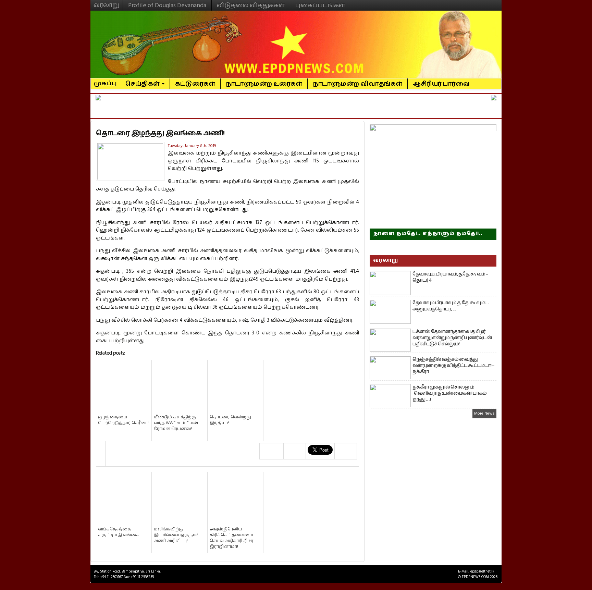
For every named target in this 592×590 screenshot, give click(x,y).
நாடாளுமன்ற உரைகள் (264, 83)
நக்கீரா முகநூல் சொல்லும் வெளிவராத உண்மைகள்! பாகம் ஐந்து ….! (449, 393)
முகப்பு (105, 80)
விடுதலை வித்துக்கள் (251, 5)
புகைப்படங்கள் (320, 5)
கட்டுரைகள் (195, 83)
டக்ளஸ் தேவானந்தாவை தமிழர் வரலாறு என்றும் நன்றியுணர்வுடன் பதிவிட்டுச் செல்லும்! (452, 337)
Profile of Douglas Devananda (167, 5)
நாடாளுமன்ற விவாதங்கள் (357, 83)
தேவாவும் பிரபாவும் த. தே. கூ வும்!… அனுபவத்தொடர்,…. (450, 305)
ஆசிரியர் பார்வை (441, 83)
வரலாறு (107, 2)
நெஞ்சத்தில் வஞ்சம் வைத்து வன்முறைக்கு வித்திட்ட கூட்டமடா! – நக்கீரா (453, 365)
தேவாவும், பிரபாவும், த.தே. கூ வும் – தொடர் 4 (450, 277)
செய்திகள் (143, 83)
